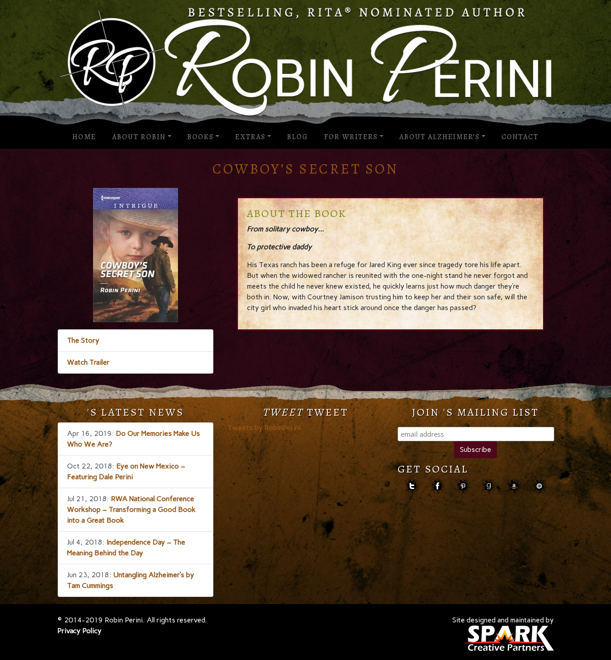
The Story (83, 340)
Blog (297, 137)
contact (539, 486)
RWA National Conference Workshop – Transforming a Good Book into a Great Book (131, 509)
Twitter (411, 486)
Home (84, 137)
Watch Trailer (88, 362)
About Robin (139, 137)
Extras (250, 137)
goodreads (488, 486)
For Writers (351, 137)
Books (200, 137)
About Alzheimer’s (439, 137)
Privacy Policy (79, 630)
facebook (437, 486)
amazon (513, 486)
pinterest (462, 486)
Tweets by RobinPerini (264, 427)
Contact (520, 137)
